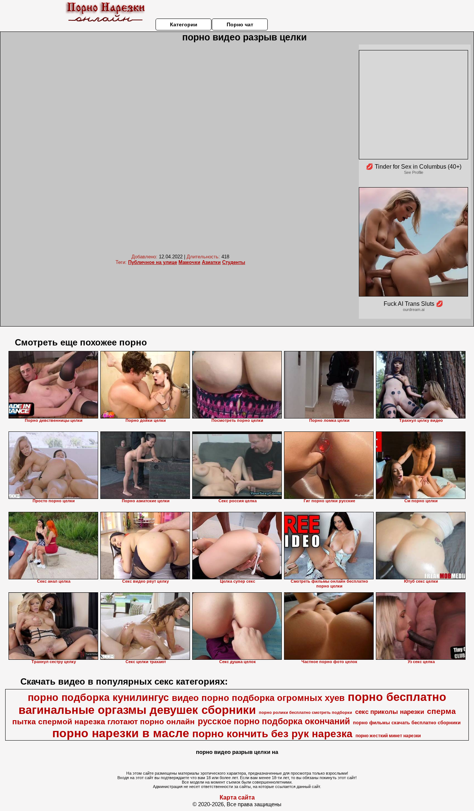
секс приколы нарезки (389, 711)
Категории (183, 24)
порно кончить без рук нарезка (272, 733)
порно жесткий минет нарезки (388, 735)
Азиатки (211, 262)
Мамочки (189, 262)
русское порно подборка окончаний (274, 721)
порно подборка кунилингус (98, 697)
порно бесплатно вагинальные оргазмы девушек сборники (233, 703)
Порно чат (240, 24)
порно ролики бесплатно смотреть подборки (305, 712)
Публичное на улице (152, 262)
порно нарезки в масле (120, 733)
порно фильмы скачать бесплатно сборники (407, 722)
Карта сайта (237, 797)
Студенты (233, 262)
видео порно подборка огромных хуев (258, 698)
